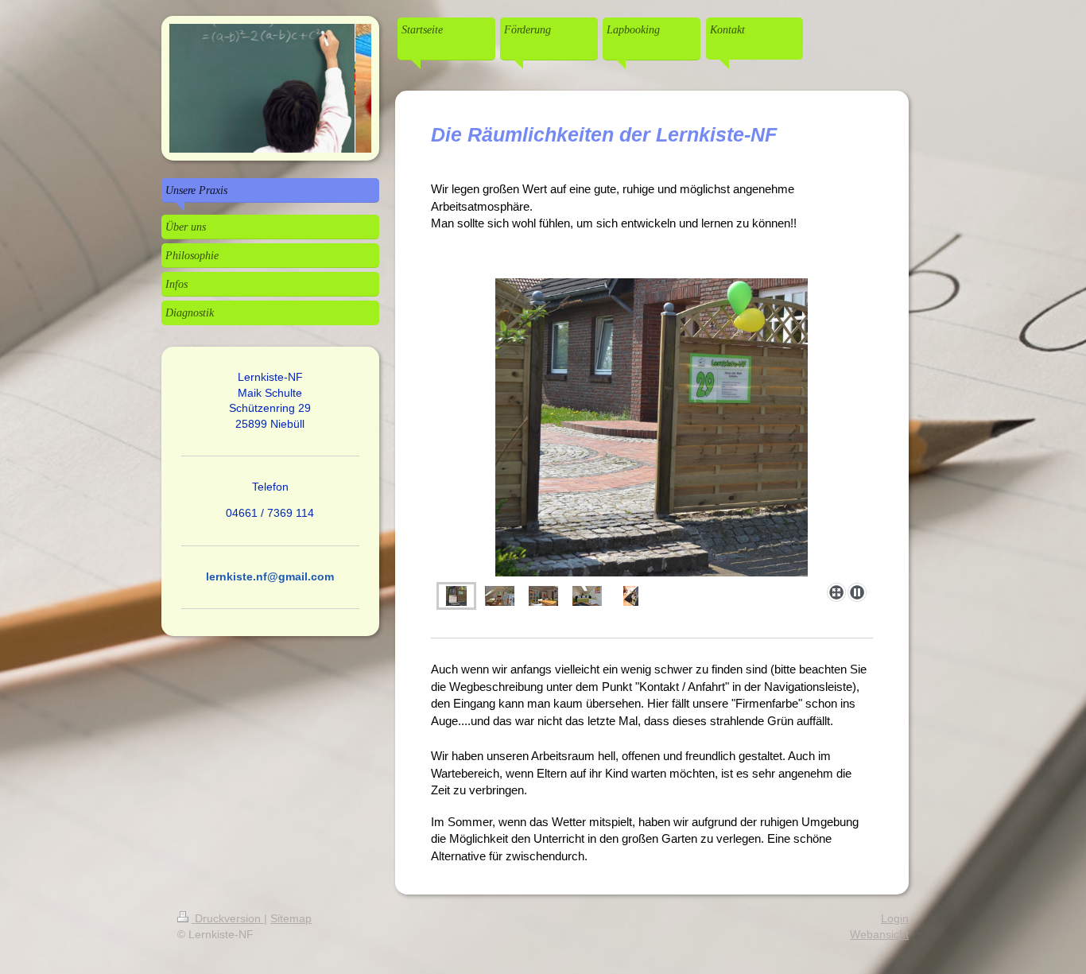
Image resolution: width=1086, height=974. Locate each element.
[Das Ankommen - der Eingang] (652, 427)
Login (895, 918)
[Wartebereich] (587, 596)
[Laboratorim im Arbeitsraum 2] (543, 596)
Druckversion (228, 918)
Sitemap (291, 918)
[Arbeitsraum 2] (499, 596)
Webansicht (879, 934)
